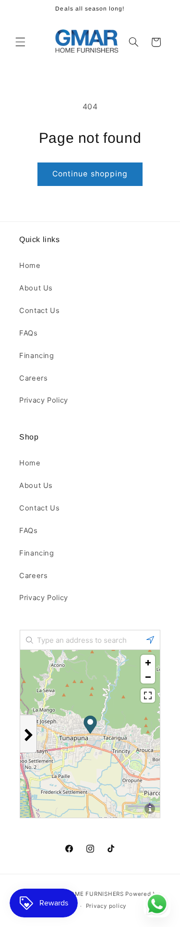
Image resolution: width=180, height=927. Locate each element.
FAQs (28, 333)
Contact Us (39, 310)
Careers (33, 378)
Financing (36, 355)
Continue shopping (90, 173)
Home (30, 265)
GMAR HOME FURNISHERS (85, 894)
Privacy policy (106, 906)
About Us (36, 288)
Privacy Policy (43, 400)
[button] (20, 42)
